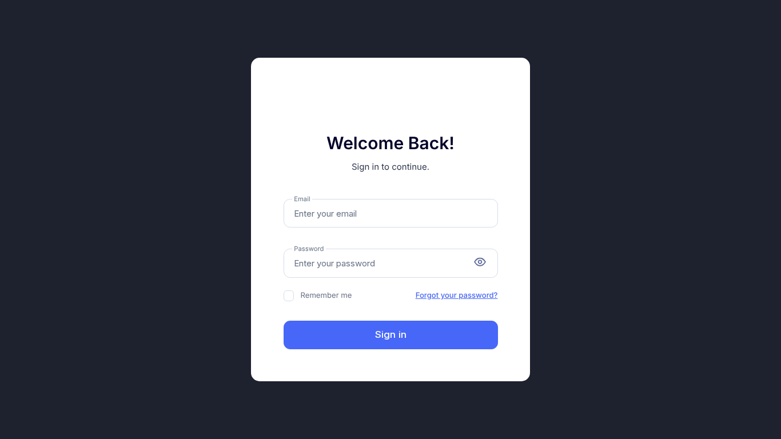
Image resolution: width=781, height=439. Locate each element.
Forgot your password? (457, 295)
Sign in (391, 334)
